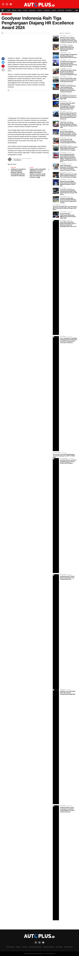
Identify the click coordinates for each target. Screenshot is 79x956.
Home (8, 10)
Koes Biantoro (17, 160)
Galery (54, 10)
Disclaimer (59, 947)
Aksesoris (47, 10)
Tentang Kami (10, 947)
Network (68, 10)
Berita (14, 10)
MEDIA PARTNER (68, 947)
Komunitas (32, 10)
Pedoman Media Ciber (35, 947)
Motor (25, 10)
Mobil (19, 10)
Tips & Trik (61, 10)
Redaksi (18, 947)
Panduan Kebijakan (48, 947)
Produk (39, 10)
